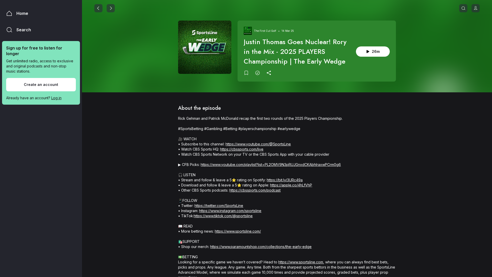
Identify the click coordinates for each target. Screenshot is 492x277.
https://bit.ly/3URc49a (285, 180)
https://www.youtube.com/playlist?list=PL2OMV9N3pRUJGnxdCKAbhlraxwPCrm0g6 (271, 164)
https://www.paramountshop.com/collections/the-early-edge (261, 246)
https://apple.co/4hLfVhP (291, 185)
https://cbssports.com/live (241, 149)
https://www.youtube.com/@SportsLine (258, 144)
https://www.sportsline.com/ (238, 231)
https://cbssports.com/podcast (255, 190)
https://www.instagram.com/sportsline (230, 211)
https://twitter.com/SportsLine (218, 205)
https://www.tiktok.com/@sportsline (223, 216)
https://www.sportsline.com (300, 262)
